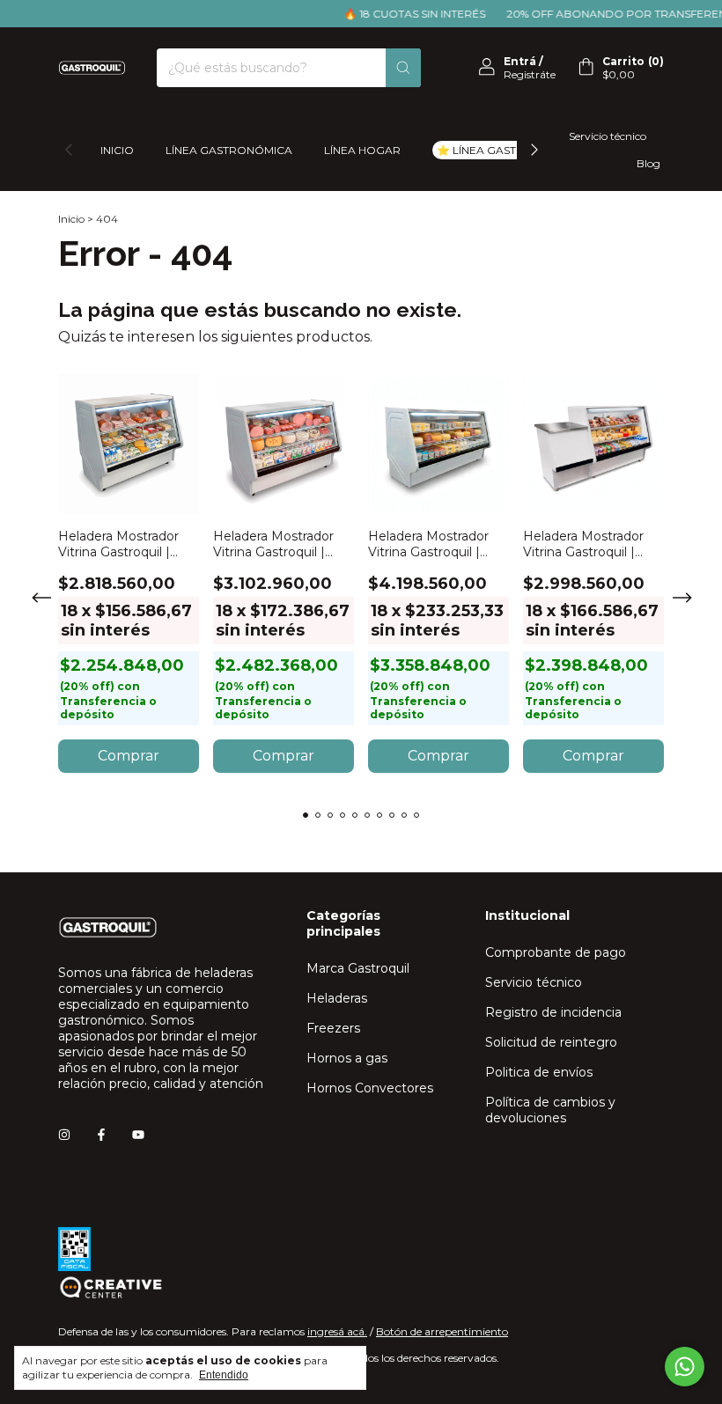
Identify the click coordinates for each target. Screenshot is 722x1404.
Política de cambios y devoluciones (550, 1110)
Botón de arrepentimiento (442, 1331)
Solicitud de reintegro (551, 1042)
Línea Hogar (362, 150)
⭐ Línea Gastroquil (498, 150)
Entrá (520, 61)
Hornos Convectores (369, 1088)
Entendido (223, 1375)
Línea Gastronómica (229, 150)
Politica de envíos (539, 1072)
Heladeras (336, 998)
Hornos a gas (346, 1058)
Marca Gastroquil (357, 968)
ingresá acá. (337, 1331)
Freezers (333, 1028)
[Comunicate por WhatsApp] (684, 1366)
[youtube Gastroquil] (138, 1135)
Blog (648, 163)
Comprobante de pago (555, 952)
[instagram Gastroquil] (64, 1135)
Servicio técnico (607, 136)
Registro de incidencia (553, 1012)
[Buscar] (403, 67)
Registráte (530, 74)
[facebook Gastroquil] (101, 1135)
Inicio (117, 150)
